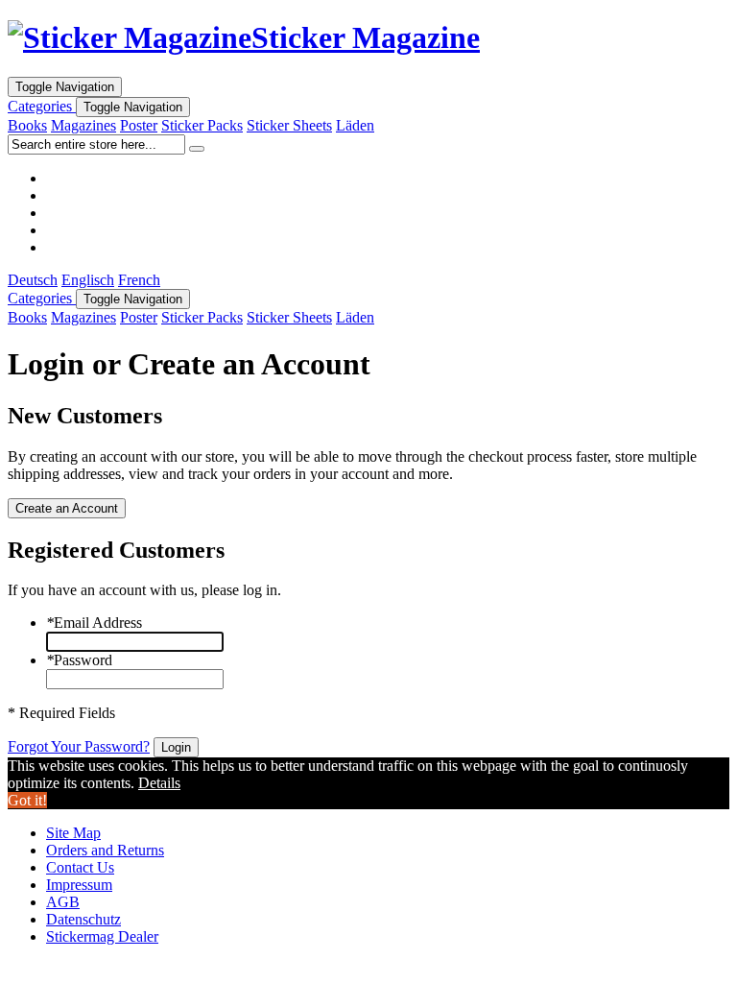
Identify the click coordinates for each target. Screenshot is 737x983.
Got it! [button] (27, 800)
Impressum (79, 884)
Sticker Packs (202, 125)
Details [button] (159, 783)
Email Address (94, 622)
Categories (42, 106)
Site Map (73, 833)
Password (79, 660)
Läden (355, 125)
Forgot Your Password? (79, 746)
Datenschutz (83, 919)
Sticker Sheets (289, 125)
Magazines (83, 125)
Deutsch (33, 280)
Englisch (87, 280)
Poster (138, 125)
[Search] (196, 149)
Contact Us (80, 867)
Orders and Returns (105, 850)
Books (27, 125)
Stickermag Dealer (102, 936)
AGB (63, 902)
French (139, 280)
